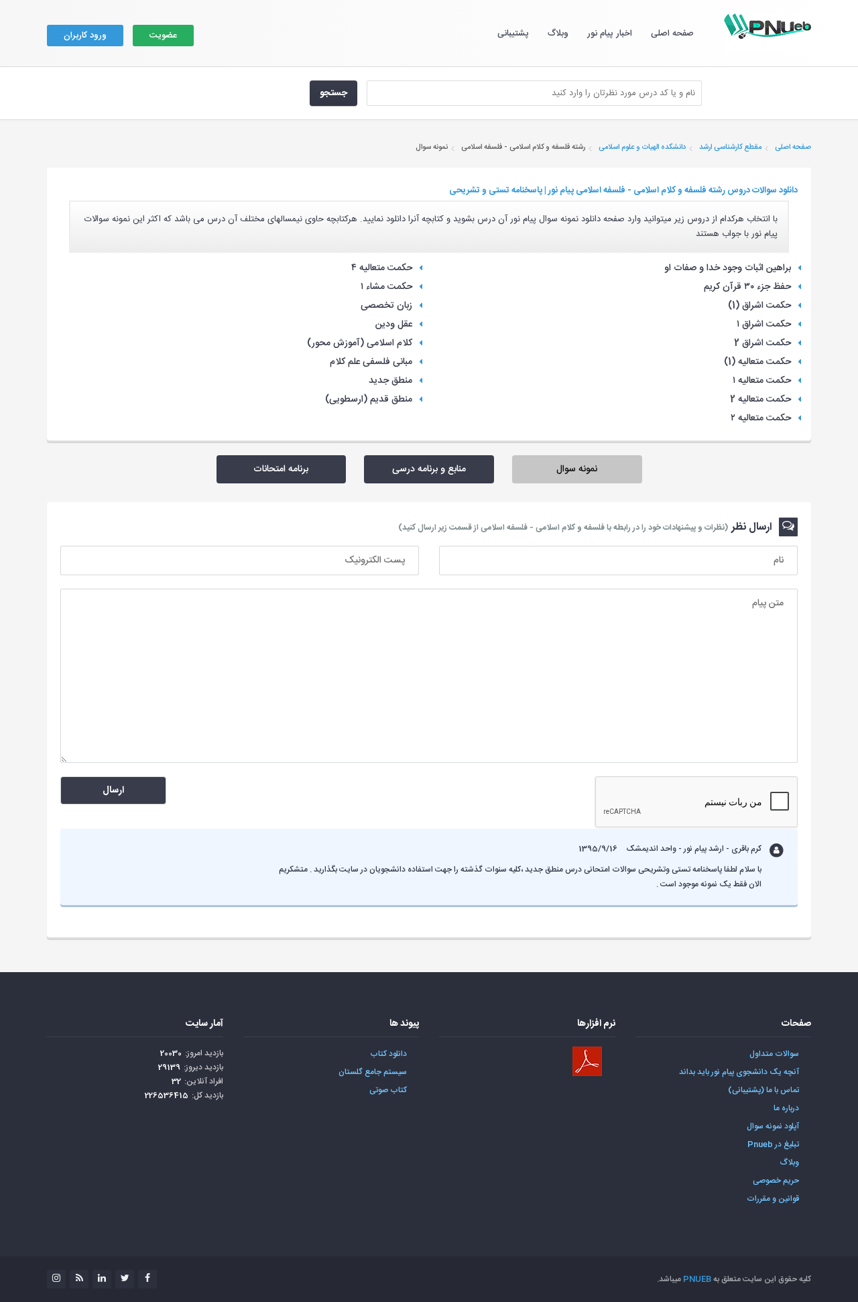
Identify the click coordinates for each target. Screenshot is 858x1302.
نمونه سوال (576, 469)
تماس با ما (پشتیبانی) (763, 1090)
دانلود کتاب (388, 1054)
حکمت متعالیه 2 (760, 400)
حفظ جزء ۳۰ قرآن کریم (747, 287)
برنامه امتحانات (280, 469)
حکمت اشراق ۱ (764, 324)
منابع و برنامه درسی (429, 469)
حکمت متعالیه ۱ (762, 381)
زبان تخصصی (386, 306)
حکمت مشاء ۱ (386, 287)
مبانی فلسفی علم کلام (371, 362)
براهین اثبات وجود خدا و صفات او (727, 268)
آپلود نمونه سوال (773, 1126)
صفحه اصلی (672, 33)
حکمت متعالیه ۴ (381, 268)
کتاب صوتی (388, 1090)
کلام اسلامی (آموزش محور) (359, 343)
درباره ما (786, 1108)
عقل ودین (393, 324)
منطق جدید (390, 381)
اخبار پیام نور (609, 33)
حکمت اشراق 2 (762, 343)
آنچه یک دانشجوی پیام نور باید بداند (739, 1072)
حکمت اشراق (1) (759, 306)
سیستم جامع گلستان (373, 1072)
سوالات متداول (774, 1054)
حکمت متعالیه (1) (757, 362)
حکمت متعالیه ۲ (761, 418)
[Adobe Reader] (587, 1061)
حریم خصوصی (776, 1180)
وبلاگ (558, 33)
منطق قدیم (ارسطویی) (368, 400)
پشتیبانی (513, 33)
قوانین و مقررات (773, 1198)
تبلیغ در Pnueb (773, 1144)
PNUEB (697, 1279)
